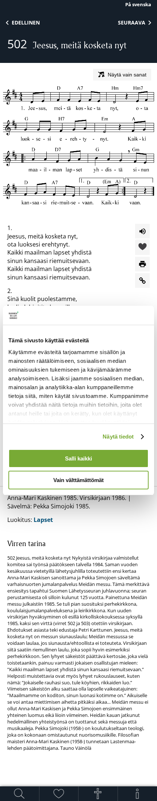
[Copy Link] (142, 280)
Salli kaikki (78, 458)
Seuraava (131, 22)
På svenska (138, 4)
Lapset (43, 520)
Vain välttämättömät (78, 480)
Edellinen (26, 22)
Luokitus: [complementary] (78, 622)
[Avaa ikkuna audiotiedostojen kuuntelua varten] (142, 231)
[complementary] (78, 644)
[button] (142, 247)
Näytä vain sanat (127, 75)
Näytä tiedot (118, 436)
